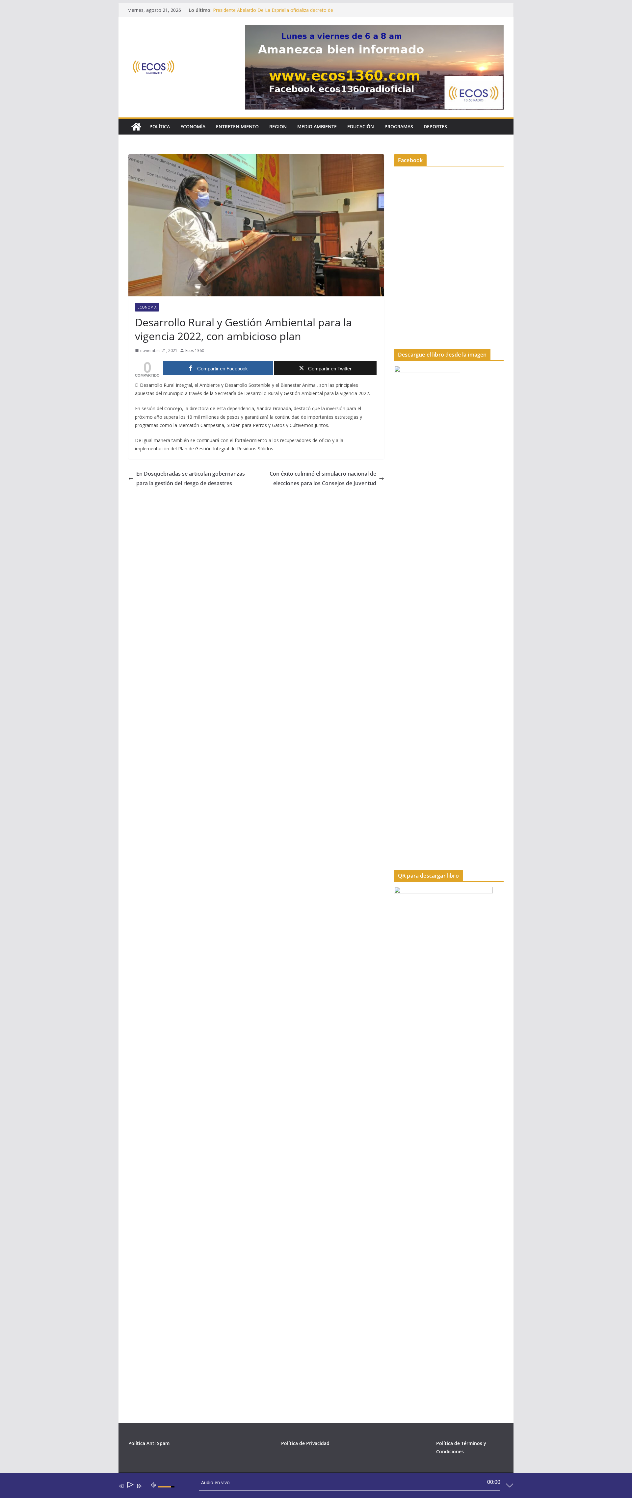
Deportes (435, 126)
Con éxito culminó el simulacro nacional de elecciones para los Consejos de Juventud (323, 478)
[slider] (167, 1492)
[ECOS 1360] (136, 127)
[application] (311, 1487)
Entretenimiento (237, 126)
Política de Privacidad (305, 1443)
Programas (398, 126)
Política (159, 126)
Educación (360, 126)
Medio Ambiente (317, 126)
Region (278, 126)
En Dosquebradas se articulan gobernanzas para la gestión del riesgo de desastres (190, 478)
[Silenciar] (153, 1484)
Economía (192, 126)
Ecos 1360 (194, 350)
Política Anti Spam (149, 1443)
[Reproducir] (130, 1486)
